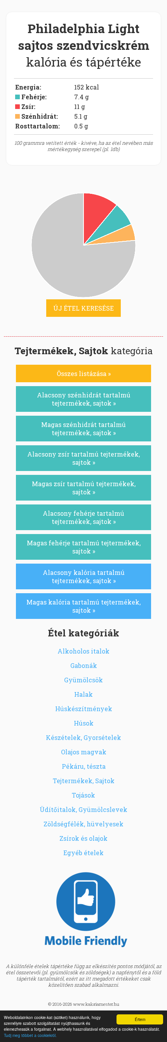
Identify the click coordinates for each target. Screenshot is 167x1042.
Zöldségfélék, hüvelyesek (83, 824)
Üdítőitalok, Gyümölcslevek (83, 809)
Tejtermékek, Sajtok (84, 781)
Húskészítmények (83, 709)
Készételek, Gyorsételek (83, 737)
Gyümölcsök (83, 680)
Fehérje (33, 97)
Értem (140, 1019)
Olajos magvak (83, 752)
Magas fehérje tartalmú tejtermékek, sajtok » (84, 547)
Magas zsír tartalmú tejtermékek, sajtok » (84, 488)
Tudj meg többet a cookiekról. (30, 1035)
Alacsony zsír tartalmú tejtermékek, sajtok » (83, 458)
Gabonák (83, 665)
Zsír (27, 106)
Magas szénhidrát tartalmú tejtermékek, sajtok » (83, 428)
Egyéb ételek (83, 853)
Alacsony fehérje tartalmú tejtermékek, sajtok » (83, 517)
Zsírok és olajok (83, 838)
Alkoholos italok (83, 651)
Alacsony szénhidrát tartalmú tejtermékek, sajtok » (83, 399)
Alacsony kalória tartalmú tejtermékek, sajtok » (84, 576)
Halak (83, 694)
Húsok (84, 723)
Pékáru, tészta (84, 766)
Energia (27, 87)
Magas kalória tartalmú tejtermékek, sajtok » (83, 606)
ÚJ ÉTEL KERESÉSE (83, 308)
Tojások (83, 795)
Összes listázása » (84, 373)
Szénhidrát (38, 116)
